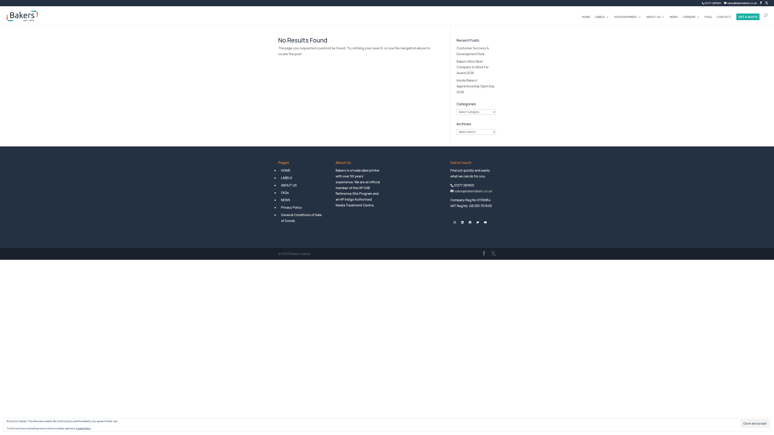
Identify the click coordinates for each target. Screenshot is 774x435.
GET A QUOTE (747, 17)
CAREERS (689, 17)
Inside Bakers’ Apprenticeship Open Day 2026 (476, 86)
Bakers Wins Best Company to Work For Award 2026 (473, 67)
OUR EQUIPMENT (625, 17)
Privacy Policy (291, 207)
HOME (586, 17)
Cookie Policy (83, 428)
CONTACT (724, 17)
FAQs (708, 17)
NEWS (674, 17)
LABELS (600, 17)
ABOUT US (653, 17)
